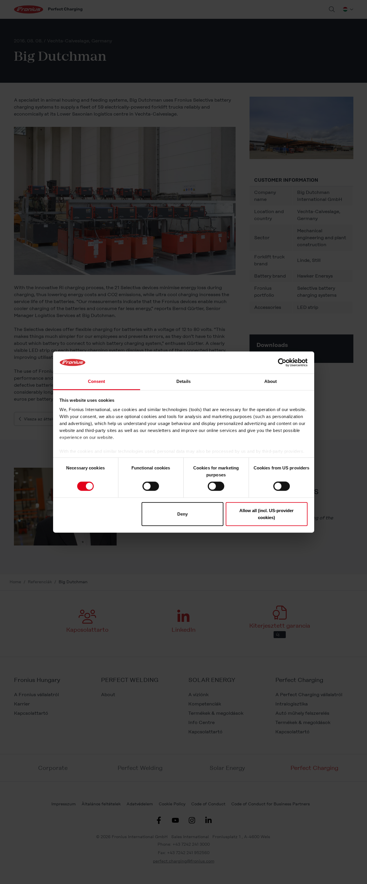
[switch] (150, 486)
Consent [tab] (96, 381)
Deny (182, 513)
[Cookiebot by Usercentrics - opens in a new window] (282, 362)
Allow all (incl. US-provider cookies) (266, 514)
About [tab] (270, 381)
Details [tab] (183, 381)
